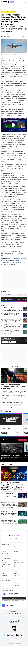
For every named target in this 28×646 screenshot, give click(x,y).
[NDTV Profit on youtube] (18, 614)
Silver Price (17, 573)
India (2, 34)
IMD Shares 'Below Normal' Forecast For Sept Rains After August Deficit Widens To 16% (9, 521)
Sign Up (14, 598)
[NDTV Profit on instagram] (12, 614)
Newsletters (5, 583)
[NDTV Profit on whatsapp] (20, 614)
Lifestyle (16, 569)
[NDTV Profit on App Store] (19, 634)
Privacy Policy (15, 641)
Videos (15, 571)
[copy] (26, 36)
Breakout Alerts (6, 549)
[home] (8, 1)
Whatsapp (16, 585)
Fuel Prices (4, 575)
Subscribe (4, 432)
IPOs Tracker (5, 553)
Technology (17, 566)
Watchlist (16, 547)
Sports (3, 569)
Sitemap (21, 641)
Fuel (5, 262)
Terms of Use (9, 641)
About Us (4, 641)
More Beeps (14, 407)
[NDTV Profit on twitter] (10, 614)
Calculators (17, 575)
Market (24, 258)
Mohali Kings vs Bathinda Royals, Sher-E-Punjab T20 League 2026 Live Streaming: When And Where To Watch (12, 486)
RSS (24, 641)
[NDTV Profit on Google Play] (9, 634)
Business (8, 258)
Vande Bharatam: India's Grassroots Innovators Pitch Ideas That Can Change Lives (11, 457)
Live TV (16, 549)
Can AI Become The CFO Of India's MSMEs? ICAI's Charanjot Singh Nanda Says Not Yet (8, 496)
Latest (23, 262)
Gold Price (4, 573)
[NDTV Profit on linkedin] (15, 614)
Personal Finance (15, 260)
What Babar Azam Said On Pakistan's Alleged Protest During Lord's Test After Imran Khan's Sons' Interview (9, 505)
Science (4, 571)
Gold (8, 262)
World (3, 566)
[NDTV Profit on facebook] (7, 614)
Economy (4, 562)
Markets (4, 560)
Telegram (16, 583)
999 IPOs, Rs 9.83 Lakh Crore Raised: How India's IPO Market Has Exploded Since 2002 (9, 513)
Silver (13, 262)
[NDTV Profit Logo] (14, 534)
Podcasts (4, 585)
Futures (4, 551)
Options (16, 551)
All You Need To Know (7, 427)
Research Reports (18, 562)
